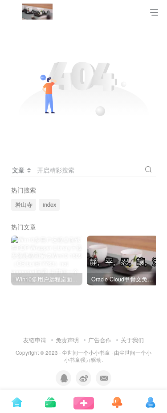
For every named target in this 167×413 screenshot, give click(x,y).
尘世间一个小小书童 (86, 352)
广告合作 (99, 340)
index (49, 204)
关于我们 (132, 340)
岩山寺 (24, 204)
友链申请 (34, 340)
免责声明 (67, 340)
